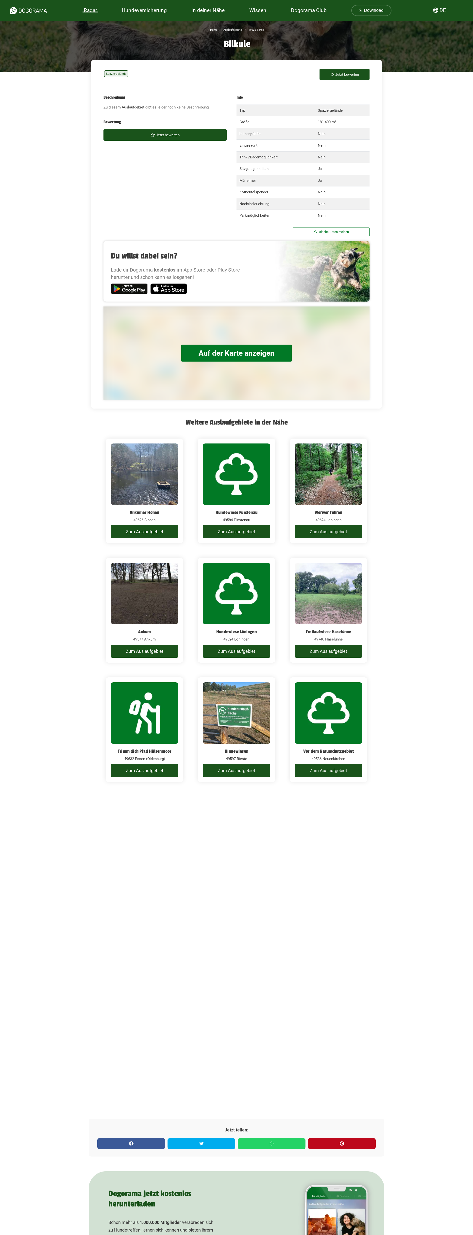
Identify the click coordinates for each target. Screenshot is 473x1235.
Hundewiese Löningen (236, 631)
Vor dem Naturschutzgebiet (328, 751)
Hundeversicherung (144, 10)
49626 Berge (256, 29)
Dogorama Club (309, 10)
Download (373, 10)
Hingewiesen (236, 751)
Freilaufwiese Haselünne (328, 631)
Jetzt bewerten (346, 74)
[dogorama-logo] (28, 10)
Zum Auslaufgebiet (144, 531)
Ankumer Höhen (144, 512)
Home (214, 29)
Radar (90, 10)
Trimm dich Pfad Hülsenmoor (144, 751)
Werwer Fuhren (328, 512)
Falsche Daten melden (333, 232)
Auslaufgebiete (232, 29)
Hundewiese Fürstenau (236, 512)
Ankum (144, 631)
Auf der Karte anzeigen (236, 353)
